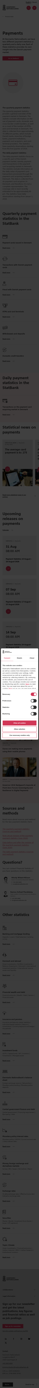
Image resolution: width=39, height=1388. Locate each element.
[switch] (34, 700)
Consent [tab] (7, 658)
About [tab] (32, 658)
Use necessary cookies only (19, 735)
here (27, 684)
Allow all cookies (19, 723)
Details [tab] (19, 658)
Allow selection (19, 729)
